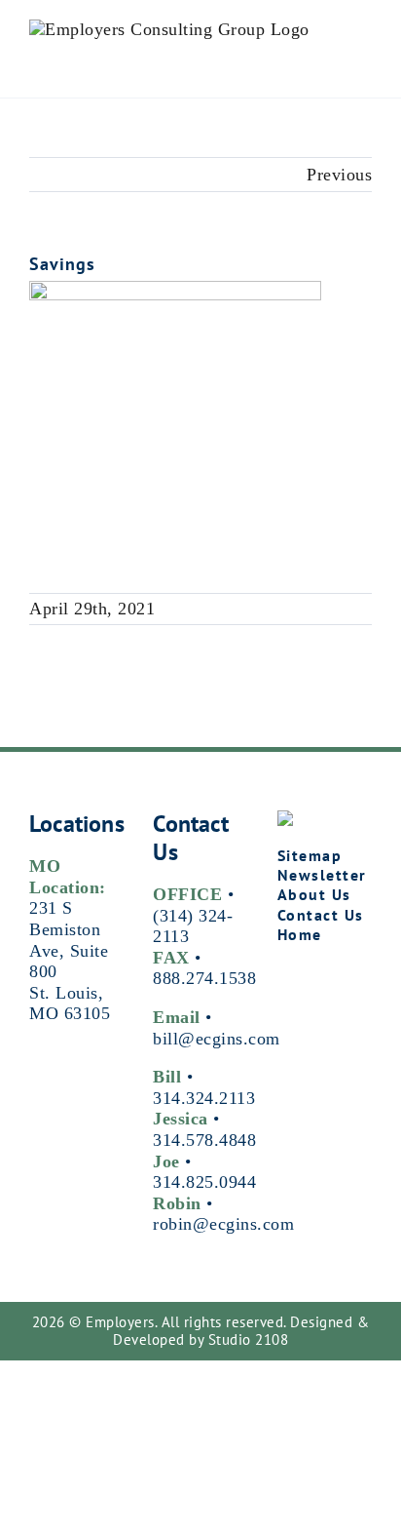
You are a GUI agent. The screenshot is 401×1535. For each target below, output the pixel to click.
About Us (314, 895)
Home (299, 934)
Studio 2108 (248, 1339)
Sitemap (310, 855)
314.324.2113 (204, 1098)
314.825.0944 (207, 1182)
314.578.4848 (204, 1140)
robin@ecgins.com (223, 1224)
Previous (339, 174)
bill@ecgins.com (216, 1038)
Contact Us (320, 915)
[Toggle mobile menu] (364, 30)
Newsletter (322, 875)
